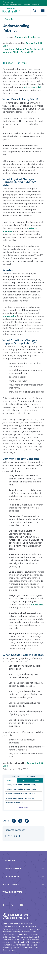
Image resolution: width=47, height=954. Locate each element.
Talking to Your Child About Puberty (21, 785)
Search (34, 10)
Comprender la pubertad (27, 37)
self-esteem (37, 604)
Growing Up (12, 836)
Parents (9, 19)
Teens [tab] (36, 780)
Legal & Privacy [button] (11, 876)
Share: (6, 821)
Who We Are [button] (9, 860)
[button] (8, 63)
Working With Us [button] (12, 868)
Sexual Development (14, 803)
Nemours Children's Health (12, 4)
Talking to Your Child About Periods (21, 789)
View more (23, 807)
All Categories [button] (11, 884)
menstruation (10, 316)
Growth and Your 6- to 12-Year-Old (20, 798)
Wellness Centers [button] (12, 892)
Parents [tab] (10, 780)
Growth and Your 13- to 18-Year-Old (20, 794)
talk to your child (32, 87)
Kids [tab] (23, 780)
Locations (35, 4)
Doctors (27, 4)
